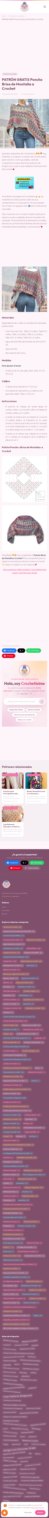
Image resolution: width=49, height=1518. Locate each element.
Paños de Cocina (29, 1196)
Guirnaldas (30, 1119)
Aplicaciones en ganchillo (30, 1477)
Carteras (8, 1012)
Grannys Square (27, 1432)
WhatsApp (35, 650)
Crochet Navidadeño (11, 1440)
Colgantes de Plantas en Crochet (15, 1425)
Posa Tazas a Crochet (13, 1243)
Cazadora (6, 1345)
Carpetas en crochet (35, 1008)
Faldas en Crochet (10, 1461)
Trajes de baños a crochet (14, 1298)
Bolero (37, 1453)
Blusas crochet (10, 978)
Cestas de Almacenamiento (13, 1492)
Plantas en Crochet (11, 1222)
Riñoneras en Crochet (13, 1260)
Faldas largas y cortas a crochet (17, 1089)
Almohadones (33, 948)
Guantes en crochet (12, 1119)
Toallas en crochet (37, 1290)
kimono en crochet (38, 1445)
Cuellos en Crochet (12, 1064)
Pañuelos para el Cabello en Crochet (18, 1204)
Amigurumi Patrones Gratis (19, 1449)
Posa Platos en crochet (14, 1239)
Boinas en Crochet (29, 978)
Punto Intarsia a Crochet (27, 1251)
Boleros (8, 982)
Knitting (33, 1136)
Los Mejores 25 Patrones (12, 1401)
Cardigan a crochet (12, 1008)
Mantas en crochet (32, 1170)
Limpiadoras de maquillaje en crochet (18, 1145)
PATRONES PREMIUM (12, 1213)
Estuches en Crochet (12, 1085)
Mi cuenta (6, 910)
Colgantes (40, 1038)
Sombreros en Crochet (30, 1286)
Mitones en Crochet (26, 1179)
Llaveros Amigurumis (12, 1149)
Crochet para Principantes (14, 1055)
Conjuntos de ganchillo (33, 1042)
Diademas (32, 1388)
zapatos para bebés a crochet (16, 1324)
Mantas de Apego (11, 1170)
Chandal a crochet (11, 1029)
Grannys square (32, 1115)
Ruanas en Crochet (11, 1268)
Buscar (4, 914)
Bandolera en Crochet (28, 1380)
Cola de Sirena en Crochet (27, 1034)
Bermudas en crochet (11, 1368)
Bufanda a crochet (26, 987)
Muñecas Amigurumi (33, 1187)
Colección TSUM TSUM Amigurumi (17, 1038)
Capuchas (28, 1004)
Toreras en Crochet (30, 1294)
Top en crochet (10, 1294)
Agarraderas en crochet (13, 944)
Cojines (8, 1034)
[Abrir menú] (44, 6)
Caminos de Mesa (11, 1000)
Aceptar (40, 1512)
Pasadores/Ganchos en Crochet (16, 1209)
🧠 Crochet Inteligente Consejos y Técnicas (20, 1328)
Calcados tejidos (31, 991)
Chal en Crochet (9, 1413)
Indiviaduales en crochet (34, 1128)
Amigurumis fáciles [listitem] (16, 710)
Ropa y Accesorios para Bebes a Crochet (20, 1264)
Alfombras (25, 1376)
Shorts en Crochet (34, 1281)
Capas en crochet (11, 1004)
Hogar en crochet (11, 1123)
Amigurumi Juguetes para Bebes (15, 1416)
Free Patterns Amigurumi (17, 1396)
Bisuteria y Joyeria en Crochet (16, 974)
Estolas (35, 1081)
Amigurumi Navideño (33, 953)
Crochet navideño (30, 1051)
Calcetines (9, 995)
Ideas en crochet (11, 1128)
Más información (37, 1507)
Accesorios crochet (12, 927)
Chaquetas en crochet (32, 1029)
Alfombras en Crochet (13, 948)
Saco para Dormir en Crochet (15, 1273)
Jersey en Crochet (12, 1132)
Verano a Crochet (31, 1303)
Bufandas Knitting (11, 991)
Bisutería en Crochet (10, 1341)
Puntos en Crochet (12, 1256)
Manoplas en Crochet (12, 1162)
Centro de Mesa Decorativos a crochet (19, 1017)
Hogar (5, 1445)
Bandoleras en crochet (13, 965)
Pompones (8, 1226)
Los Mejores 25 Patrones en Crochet (18, 1153)
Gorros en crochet (12, 1115)
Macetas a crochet (10, 1477)
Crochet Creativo (11, 1051)
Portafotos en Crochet (13, 1234)
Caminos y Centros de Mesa (30, 1361)
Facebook (11, 650)
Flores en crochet (11, 1093)
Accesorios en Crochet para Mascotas (19, 931)
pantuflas (23, 1200)
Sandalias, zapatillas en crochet (16, 1277)
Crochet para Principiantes (13, 1384)
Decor (38, 1068)
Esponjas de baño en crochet (13, 1356)
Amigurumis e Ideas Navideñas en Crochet (18, 1352)
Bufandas (6, 1364)
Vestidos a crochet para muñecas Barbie (19, 1307)
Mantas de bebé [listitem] (34, 710)
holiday (6, 1500)
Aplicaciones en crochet (31, 961)
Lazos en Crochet (11, 1140)
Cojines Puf (31, 1492)
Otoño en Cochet (10, 1196)
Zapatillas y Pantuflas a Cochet (16, 1320)
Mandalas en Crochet (26, 1157)
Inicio (4, 16)
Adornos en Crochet (35, 940)
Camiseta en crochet (27, 1473)
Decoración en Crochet (29, 1412)
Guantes (35, 1345)
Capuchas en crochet (27, 1469)
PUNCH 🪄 (8, 1247)
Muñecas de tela (10, 1192)
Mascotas (23, 1372)
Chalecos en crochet (30, 1025)
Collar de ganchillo (11, 1042)
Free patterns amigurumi (14, 1098)
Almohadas (36, 1428)
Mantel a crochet (11, 1175)
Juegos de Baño (31, 1132)
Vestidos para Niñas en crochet (16, 1315)
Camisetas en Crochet (33, 1000)
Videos (37, 1315)
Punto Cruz (8, 1251)
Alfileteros (32, 1436)
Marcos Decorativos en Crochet (30, 1484)
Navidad (26, 1192)
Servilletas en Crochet (13, 1281)
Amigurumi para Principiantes (16, 957)
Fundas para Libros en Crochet (16, 1106)
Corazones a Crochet (32, 1465)
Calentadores (25, 995)
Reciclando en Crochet (34, 1256)
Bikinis (17, 1365)
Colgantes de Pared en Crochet (14, 1489)
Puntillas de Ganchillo (26, 1247)
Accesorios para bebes (13, 935)
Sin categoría (10, 1286)
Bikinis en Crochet (11, 970)
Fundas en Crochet (12, 1102)
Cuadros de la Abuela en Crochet (17, 1059)
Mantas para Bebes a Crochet (14, 1404)
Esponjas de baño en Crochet (15, 1081)
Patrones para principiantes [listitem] (24, 715)
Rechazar (28, 1512)
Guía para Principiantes (11, 1392)
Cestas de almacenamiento (15, 1021)
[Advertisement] (24, 45)
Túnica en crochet (11, 1303)
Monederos (21, 1183)
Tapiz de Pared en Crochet (14, 1290)
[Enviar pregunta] (41, 701)
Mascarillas (9, 1179)
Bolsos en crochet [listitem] (24, 720)
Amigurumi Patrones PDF (12, 1465)
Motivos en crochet (12, 1187)
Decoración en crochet (13, 1072)
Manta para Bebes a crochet (15, 1166)
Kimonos (20, 1136)
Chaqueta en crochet (30, 1364)
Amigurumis (10, 961)
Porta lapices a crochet (13, 1230)
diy (30, 1454)
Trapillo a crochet (37, 1298)
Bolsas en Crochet (30, 1440)
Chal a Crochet (10, 1025)
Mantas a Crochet (29, 1340)
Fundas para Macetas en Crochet (17, 1111)
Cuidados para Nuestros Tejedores (17, 1068)
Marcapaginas (8, 1457)
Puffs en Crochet (34, 1243)
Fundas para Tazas (10, 1481)
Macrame (8, 1157)
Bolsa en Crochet (24, 982)
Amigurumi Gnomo (11, 953)
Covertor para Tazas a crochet (16, 1047)
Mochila (8, 1183)
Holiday (28, 1123)
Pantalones (9, 1200)
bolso (5, 1428)
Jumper (8, 1136)
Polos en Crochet (31, 1222)
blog (26, 1445)
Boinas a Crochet (9, 1372)
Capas (22, 1436)
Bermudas (31, 965)
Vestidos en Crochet (12, 1311)
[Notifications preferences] (4, 1512)
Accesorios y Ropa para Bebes (32, 1481)
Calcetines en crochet (30, 1368)
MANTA (33, 1372)
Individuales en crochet (20, 1428)
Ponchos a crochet (16, 16)
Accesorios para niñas (13, 940)
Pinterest (10, 656)
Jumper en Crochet (10, 1432)
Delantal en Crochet (36, 1072)
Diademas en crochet (13, 1076)
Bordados (8, 987)
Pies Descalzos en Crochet (14, 1217)
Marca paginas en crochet (33, 1175)
